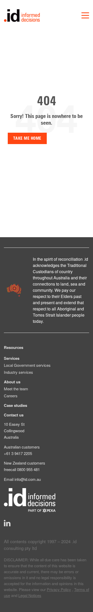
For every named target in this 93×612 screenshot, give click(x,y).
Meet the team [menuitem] (16, 388)
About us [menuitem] (12, 382)
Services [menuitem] (11, 358)
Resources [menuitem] (13, 347)
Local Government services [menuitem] (27, 365)
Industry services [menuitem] (18, 372)
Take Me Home (27, 138)
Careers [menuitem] (11, 395)
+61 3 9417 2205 (18, 453)
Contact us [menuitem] (14, 415)
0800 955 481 (28, 469)
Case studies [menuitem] (15, 405)
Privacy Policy (59, 589)
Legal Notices (29, 595)
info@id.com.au (27, 479)
